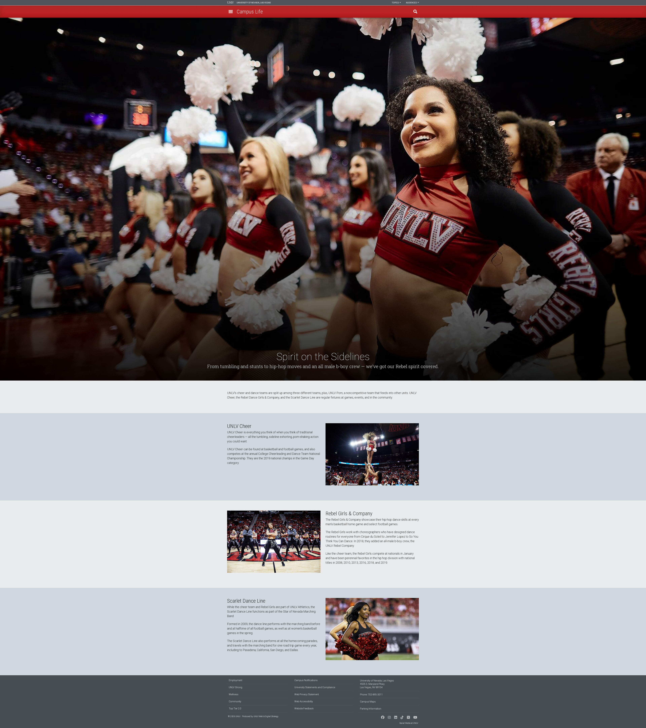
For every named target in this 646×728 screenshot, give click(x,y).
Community (235, 701)
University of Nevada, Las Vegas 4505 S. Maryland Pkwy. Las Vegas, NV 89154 (377, 684)
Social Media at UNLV (408, 723)
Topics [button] (395, 3)
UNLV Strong (235, 687)
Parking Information (370, 708)
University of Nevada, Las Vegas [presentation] (254, 3)
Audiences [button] (411, 3)
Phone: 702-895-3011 (371, 694)
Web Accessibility (303, 701)
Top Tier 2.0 (235, 708)
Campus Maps (368, 701)
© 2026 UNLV (234, 716)
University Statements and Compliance (314, 687)
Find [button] (415, 12)
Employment (235, 680)
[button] (231, 12)
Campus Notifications (306, 680)
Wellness (233, 694)
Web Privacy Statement (306, 694)
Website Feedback (304, 708)
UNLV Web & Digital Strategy (266, 716)
